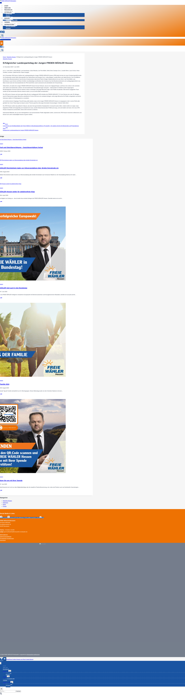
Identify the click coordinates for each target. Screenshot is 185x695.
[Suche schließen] (1, 689)
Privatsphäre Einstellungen (7, 538)
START (6, 6)
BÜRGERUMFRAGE (5, 39)
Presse (5, 506)
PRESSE (8, 16)
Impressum (3, 540)
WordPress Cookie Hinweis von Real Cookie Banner (19, 659)
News (4, 504)
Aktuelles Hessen (7, 59)
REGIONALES (8, 9)
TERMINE (7, 22)
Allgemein (5, 502)
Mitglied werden (10, 26)
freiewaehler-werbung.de (33, 654)
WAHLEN (5, 677)
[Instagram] (3, 32)
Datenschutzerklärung (5, 536)
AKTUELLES (9, 14)
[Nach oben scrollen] (1, 659)
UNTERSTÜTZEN (6, 682)
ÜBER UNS (7, 7)
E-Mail (1, 531)
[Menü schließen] (0, 663)
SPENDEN (8, 28)
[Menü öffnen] (1, 43)
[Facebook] (1, 32)
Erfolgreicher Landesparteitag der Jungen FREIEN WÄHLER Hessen (20, 129)
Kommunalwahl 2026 (11, 20)
